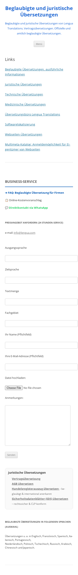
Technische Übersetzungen (24, 94)
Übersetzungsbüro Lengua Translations (32, 114)
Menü (39, 43)
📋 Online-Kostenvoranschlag (23, 200)
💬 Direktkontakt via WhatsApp (26, 208)
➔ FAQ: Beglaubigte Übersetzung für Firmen (34, 193)
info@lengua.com (24, 233)
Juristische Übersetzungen (23, 84)
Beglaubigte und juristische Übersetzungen (39, 11)
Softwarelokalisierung (20, 124)
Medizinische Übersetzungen (25, 104)
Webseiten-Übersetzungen (23, 134)
